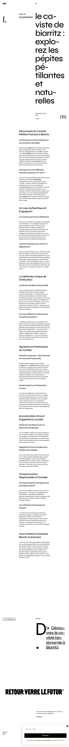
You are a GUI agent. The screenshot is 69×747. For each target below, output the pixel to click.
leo (38, 118)
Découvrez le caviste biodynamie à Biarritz (55, 637)
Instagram (39, 716)
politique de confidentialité (43, 740)
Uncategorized (26, 17)
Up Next (38, 619)
